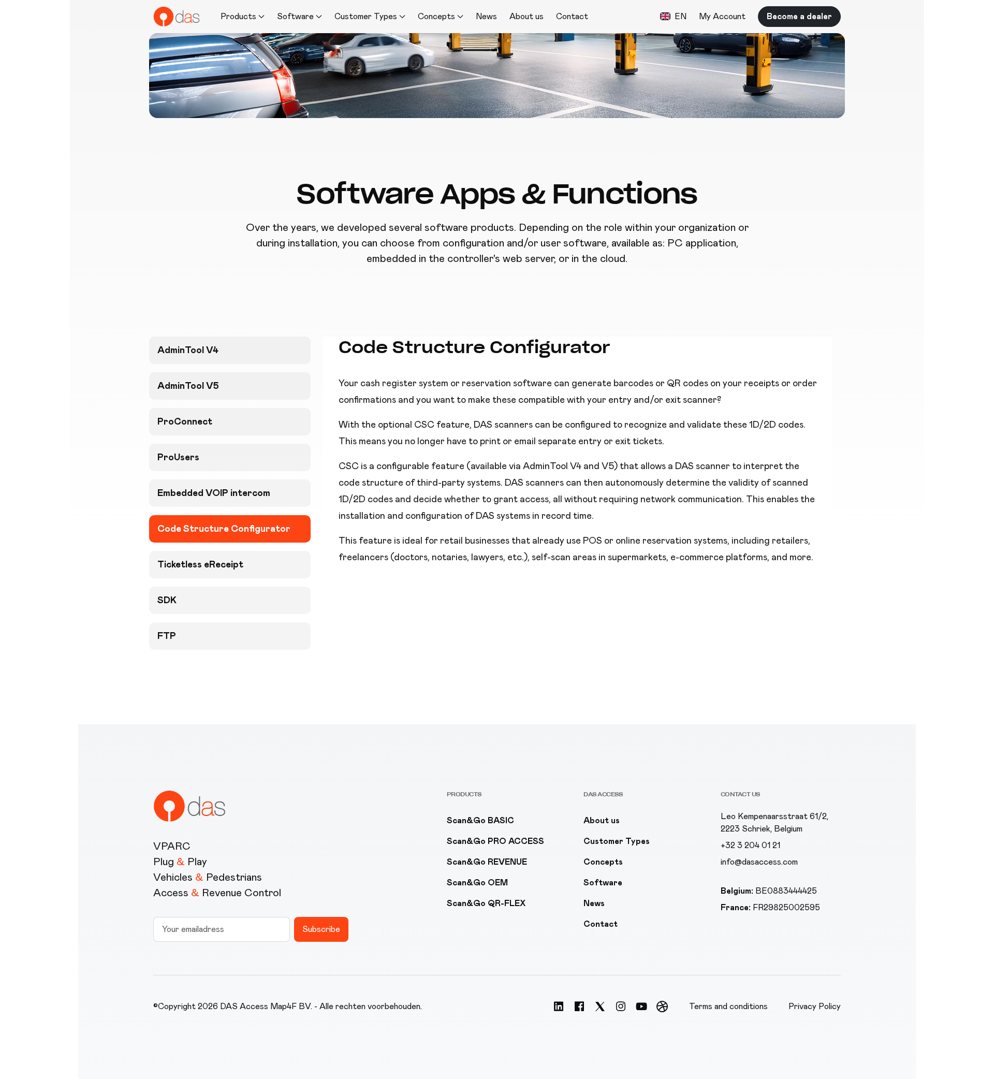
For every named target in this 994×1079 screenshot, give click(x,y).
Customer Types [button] (365, 16)
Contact (572, 16)
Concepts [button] (436, 16)
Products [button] (238, 16)
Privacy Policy (814, 1006)
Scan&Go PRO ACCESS (495, 841)
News (486, 16)
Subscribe (321, 929)
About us (526, 16)
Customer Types (616, 841)
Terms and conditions (728, 1006)
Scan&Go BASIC (480, 820)
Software (602, 882)
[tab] (230, 350)
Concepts (603, 861)
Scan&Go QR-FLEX (486, 903)
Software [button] (295, 16)
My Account (722, 16)
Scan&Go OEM (477, 882)
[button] (673, 16)
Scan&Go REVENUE (487, 861)
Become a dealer (799, 16)
